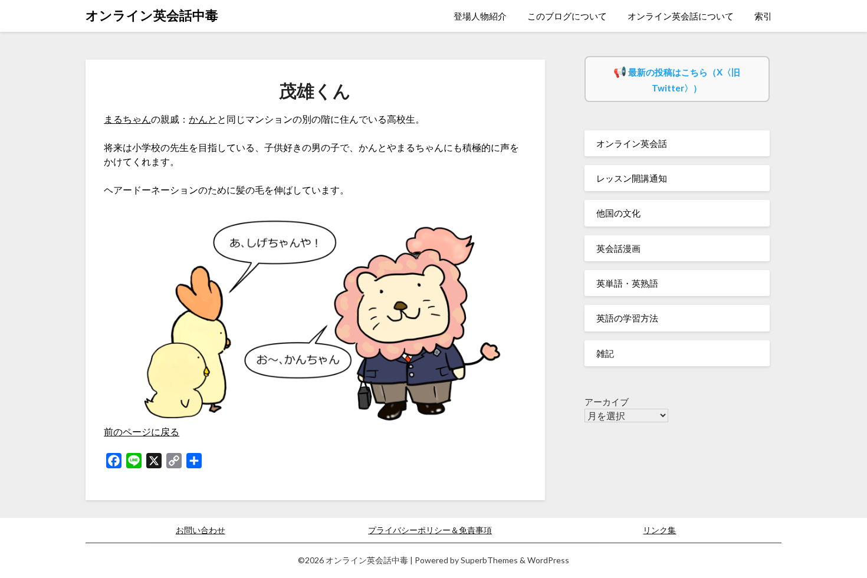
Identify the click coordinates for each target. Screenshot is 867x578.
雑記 (605, 353)
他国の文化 (618, 213)
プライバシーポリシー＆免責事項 (430, 530)
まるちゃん (127, 118)
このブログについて (567, 16)
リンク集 (659, 530)
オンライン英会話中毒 (152, 15)
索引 (763, 16)
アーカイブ (606, 401)
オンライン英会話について (681, 16)
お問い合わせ (200, 530)
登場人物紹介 (480, 16)
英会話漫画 (618, 248)
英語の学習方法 (627, 318)
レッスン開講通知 (631, 178)
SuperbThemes (489, 560)
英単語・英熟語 (627, 283)
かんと (203, 118)
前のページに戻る (141, 431)
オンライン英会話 (631, 143)
